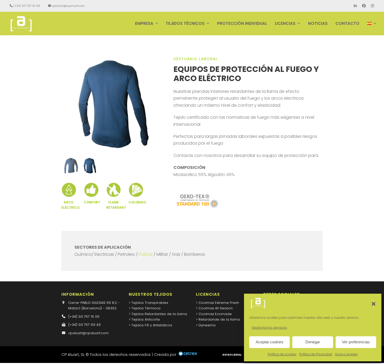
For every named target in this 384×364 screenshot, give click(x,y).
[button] (373, 303)
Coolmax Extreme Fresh (219, 302)
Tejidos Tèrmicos (146, 308)
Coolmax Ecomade (215, 313)
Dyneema (207, 325)
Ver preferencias (356, 342)
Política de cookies (282, 354)
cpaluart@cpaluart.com (68, 6)
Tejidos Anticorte (145, 319)
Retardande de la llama (219, 319)
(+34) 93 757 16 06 (26, 6)
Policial (146, 254)
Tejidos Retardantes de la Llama (159, 313)
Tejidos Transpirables (149, 302)
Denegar (312, 342)
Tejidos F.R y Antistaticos (151, 325)
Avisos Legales (346, 354)
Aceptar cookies (269, 342)
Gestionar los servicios (269, 327)
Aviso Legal (232, 354)
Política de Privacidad (315, 354)
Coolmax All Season (216, 308)
